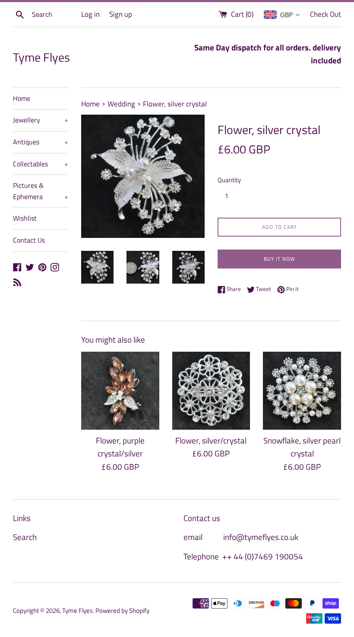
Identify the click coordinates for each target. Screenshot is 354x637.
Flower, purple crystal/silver (120, 446)
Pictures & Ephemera (40, 191)
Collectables (40, 164)
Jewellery (40, 120)
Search (25, 537)
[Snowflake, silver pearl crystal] (302, 391)
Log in (90, 14)
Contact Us (29, 240)
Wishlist (25, 218)
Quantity (229, 180)
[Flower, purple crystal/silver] (120, 391)
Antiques (40, 142)
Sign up (120, 14)
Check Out (325, 14)
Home (21, 98)
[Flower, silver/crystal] (211, 391)
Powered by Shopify (122, 610)
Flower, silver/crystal (211, 440)
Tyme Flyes (41, 57)
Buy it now (279, 259)
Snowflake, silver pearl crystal (302, 446)
